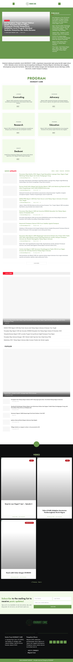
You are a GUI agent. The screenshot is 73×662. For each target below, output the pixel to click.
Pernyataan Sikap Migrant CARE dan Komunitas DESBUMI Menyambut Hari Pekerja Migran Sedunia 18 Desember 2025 (42, 212)
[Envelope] (50, 642)
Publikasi (62, 171)
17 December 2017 (15, 401)
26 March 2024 (36, 225)
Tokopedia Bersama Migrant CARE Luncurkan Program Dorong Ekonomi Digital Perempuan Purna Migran (29, 334)
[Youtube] (65, 642)
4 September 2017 (15, 428)
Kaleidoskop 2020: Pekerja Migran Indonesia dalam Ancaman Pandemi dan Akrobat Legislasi (26, 340)
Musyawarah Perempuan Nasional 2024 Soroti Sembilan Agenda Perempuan (39, 223)
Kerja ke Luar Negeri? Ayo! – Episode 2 (18, 504)
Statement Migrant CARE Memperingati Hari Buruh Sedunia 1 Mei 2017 (28, 413)
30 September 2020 (9, 395)
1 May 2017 (14, 415)
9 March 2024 (36, 241)
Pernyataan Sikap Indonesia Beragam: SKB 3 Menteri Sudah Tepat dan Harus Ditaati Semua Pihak (27, 337)
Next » (40, 582)
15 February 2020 (15, 409)
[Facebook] (61, 642)
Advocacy (54, 97)
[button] (14, 4)
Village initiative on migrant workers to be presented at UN (25, 427)
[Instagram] (58, 642)
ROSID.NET (50, 660)
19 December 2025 (36, 214)
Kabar (57, 171)
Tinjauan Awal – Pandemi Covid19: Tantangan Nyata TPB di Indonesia (60, 33)
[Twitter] (54, 642)
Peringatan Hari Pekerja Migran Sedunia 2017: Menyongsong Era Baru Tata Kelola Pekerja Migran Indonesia (37, 399)
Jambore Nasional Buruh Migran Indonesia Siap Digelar (24, 420)
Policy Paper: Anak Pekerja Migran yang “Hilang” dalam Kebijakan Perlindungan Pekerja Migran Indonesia (60, 49)
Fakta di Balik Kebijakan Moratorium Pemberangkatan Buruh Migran (54, 511)
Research (18, 124)
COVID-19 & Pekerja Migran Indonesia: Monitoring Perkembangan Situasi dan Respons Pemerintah (61, 38)
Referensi (67, 171)
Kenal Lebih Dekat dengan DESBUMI (18, 573)
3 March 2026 (36, 202)
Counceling (18, 97)
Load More (36, 263)
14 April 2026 (35, 190)
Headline (7, 20)
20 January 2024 (36, 252)
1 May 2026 (35, 177)
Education (54, 124)
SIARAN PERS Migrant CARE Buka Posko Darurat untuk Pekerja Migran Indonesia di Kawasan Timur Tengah (43, 199)
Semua (53, 171)
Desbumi (18, 151)
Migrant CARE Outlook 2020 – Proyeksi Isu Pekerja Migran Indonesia (60, 43)
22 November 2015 (15, 422)
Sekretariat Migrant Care (12, 32)
